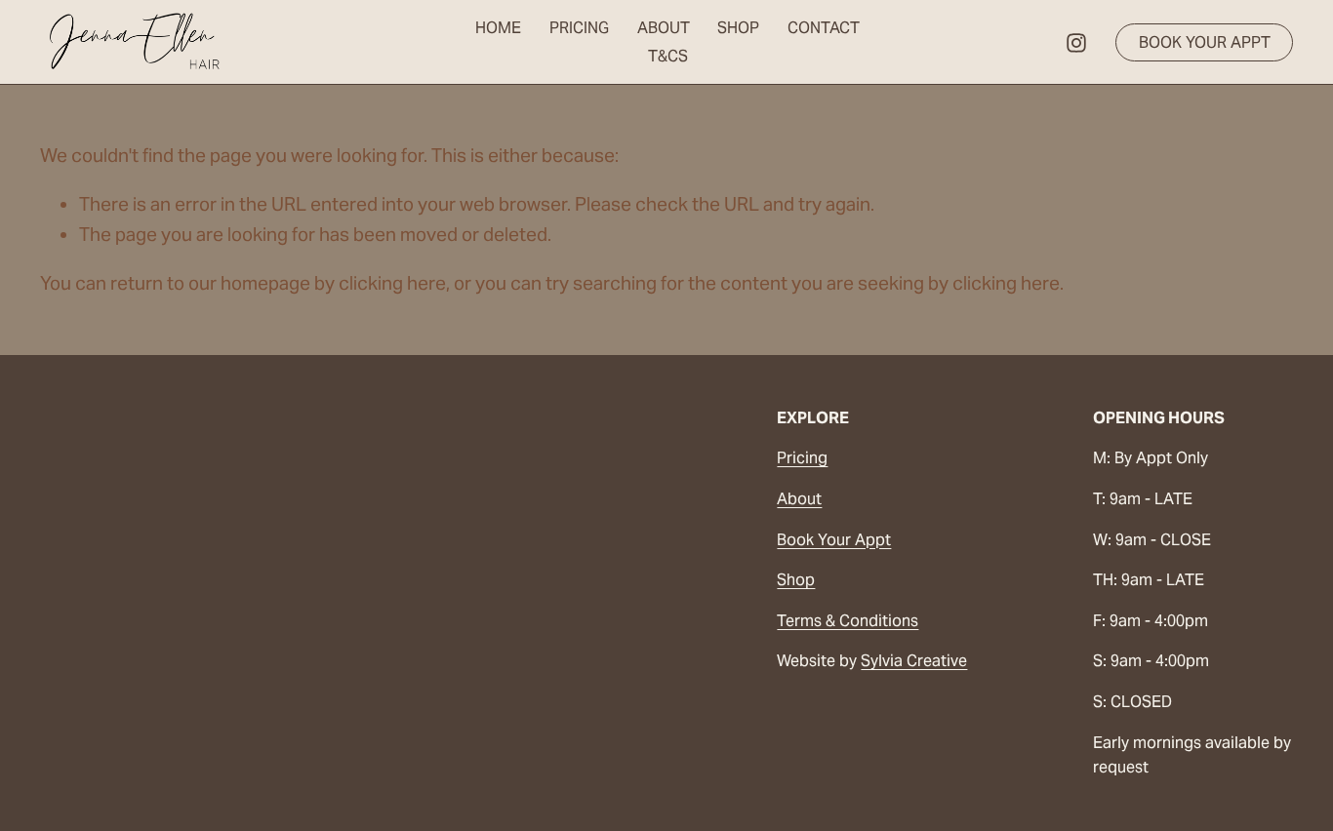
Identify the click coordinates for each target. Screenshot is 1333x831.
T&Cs (668, 56)
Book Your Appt (834, 540)
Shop (738, 28)
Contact (824, 28)
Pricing (579, 28)
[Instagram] (1076, 43)
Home (498, 28)
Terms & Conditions (847, 621)
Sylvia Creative (914, 661)
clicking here (392, 283)
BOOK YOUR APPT (1205, 42)
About (663, 28)
